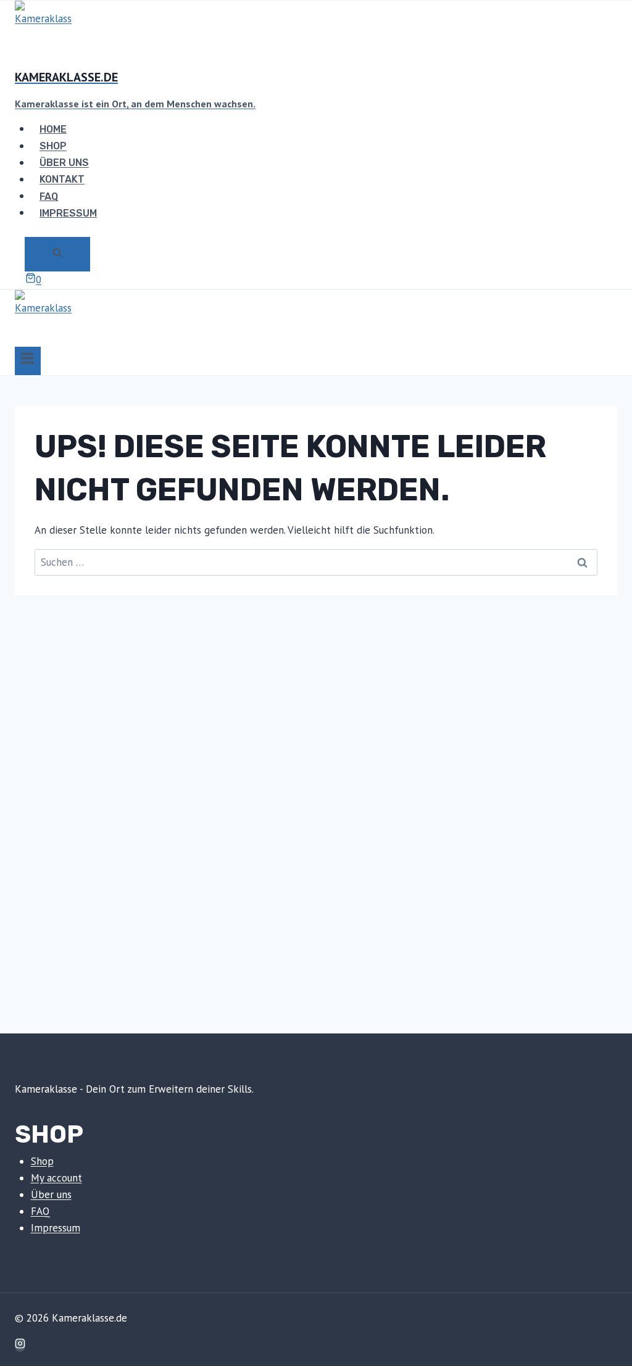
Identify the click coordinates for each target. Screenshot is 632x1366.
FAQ (49, 196)
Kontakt (62, 179)
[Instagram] (20, 1345)
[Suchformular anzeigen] (57, 254)
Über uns (64, 162)
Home (53, 129)
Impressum (68, 212)
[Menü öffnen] (28, 361)
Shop (53, 146)
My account (56, 1178)
